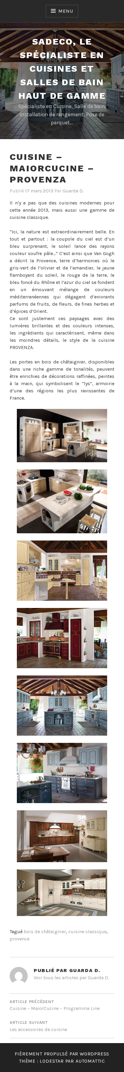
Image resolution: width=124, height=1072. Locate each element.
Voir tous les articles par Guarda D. (71, 977)
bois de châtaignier (45, 931)
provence (19, 939)
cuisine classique (87, 931)
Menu (65, 11)
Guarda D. (73, 191)
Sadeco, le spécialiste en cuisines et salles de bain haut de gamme (62, 68)
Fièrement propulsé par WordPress (62, 1054)
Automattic (90, 1061)
